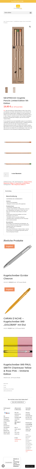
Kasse (5, 387)
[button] (30, 26)
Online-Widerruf (18, 402)
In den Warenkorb (16, 173)
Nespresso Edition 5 (9, 21)
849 (13, 184)
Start (4, 21)
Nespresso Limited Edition (22, 183)
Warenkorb (6, 383)
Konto (5, 385)
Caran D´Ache (28, 181)
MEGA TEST (30, 466)
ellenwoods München (8, 390)
